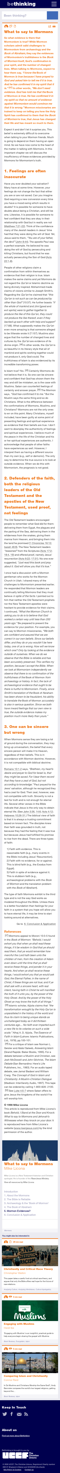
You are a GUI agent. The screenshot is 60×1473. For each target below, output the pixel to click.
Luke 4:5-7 (20, 1090)
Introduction (11, 1191)
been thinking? (15, 15)
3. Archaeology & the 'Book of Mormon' (26, 1203)
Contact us (29, 1469)
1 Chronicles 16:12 (40, 543)
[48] (21, 344)
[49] (26, 370)
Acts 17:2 (46, 550)
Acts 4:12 (47, 811)
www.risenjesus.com (26, 1128)
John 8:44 (22, 241)
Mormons (7, 1230)
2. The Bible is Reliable (17, 1199)
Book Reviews (9, 1341)
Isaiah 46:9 (10, 546)
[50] (38, 389)
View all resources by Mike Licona (19, 1182)
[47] (10, 87)
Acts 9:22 (24, 558)
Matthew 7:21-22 (14, 226)
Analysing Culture (10, 1289)
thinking (21, 4)
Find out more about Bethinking (16, 1435)
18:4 (6, 554)
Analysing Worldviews (26, 1289)
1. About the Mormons (16, 1195)
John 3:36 (29, 811)
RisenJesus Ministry (40, 1178)
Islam (27, 1341)
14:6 (38, 811)
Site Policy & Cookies (12, 1469)
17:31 (34, 558)
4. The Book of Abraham (18, 1206)
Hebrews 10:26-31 (14, 815)
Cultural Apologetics (43, 1289)
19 (11, 554)
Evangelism (20, 1341)
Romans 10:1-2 (13, 768)
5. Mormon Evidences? (17, 1210)
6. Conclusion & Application (40, 923)
